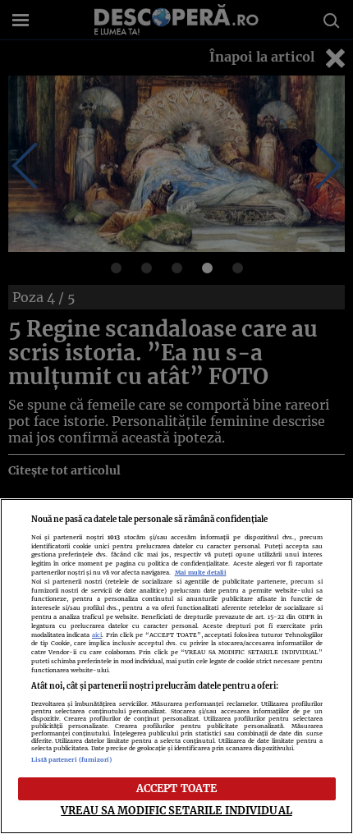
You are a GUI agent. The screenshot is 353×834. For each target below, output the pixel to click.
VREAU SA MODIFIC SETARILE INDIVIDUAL (176, 810)
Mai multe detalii (201, 572)
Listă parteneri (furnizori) (71, 759)
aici (97, 635)
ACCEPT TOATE (177, 788)
